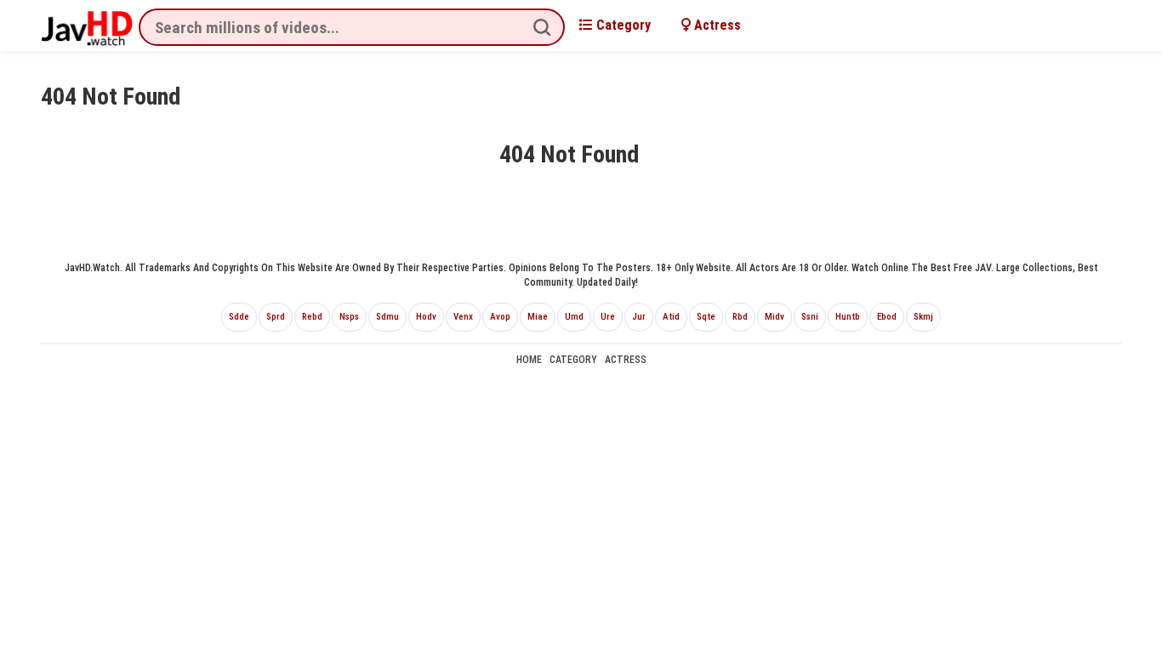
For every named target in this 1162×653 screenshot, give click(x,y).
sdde (239, 316)
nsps (349, 316)
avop (500, 316)
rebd (312, 316)
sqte (706, 316)
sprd (275, 316)
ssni (809, 316)
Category (622, 25)
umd (574, 316)
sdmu (387, 316)
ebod (887, 316)
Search (542, 27)
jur (639, 316)
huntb (847, 316)
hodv (426, 316)
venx (463, 316)
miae (537, 316)
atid (671, 316)
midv (774, 316)
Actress (716, 25)
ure (608, 316)
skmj (923, 316)
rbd (740, 316)
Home (529, 360)
